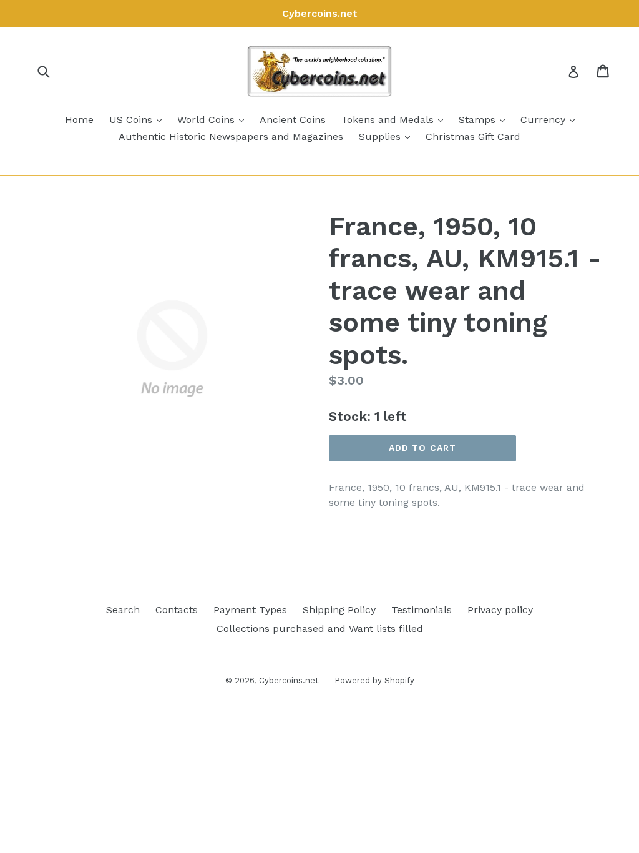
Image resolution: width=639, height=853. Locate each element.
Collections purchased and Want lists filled (320, 628)
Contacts (176, 610)
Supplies (387, 136)
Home (79, 120)
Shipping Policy (339, 610)
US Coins (138, 119)
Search (123, 610)
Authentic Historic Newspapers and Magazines (231, 136)
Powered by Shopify (374, 680)
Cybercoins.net (289, 680)
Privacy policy (500, 610)
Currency (550, 119)
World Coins (213, 119)
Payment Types (250, 610)
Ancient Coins (293, 120)
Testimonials (421, 610)
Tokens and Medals (395, 119)
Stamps (485, 119)
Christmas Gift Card (473, 136)
